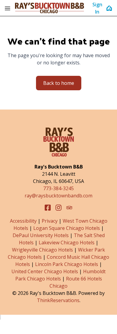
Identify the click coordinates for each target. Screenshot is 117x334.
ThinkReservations (58, 300)
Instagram (59, 208)
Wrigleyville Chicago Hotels (42, 249)
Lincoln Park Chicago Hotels (66, 264)
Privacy (50, 221)
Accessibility (23, 221)
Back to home (58, 83)
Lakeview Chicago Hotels (66, 242)
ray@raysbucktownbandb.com (58, 195)
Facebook (48, 208)
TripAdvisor (69, 208)
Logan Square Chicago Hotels (66, 228)
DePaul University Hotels (41, 235)
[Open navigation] (7, 8)
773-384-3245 (58, 188)
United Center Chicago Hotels (44, 271)
